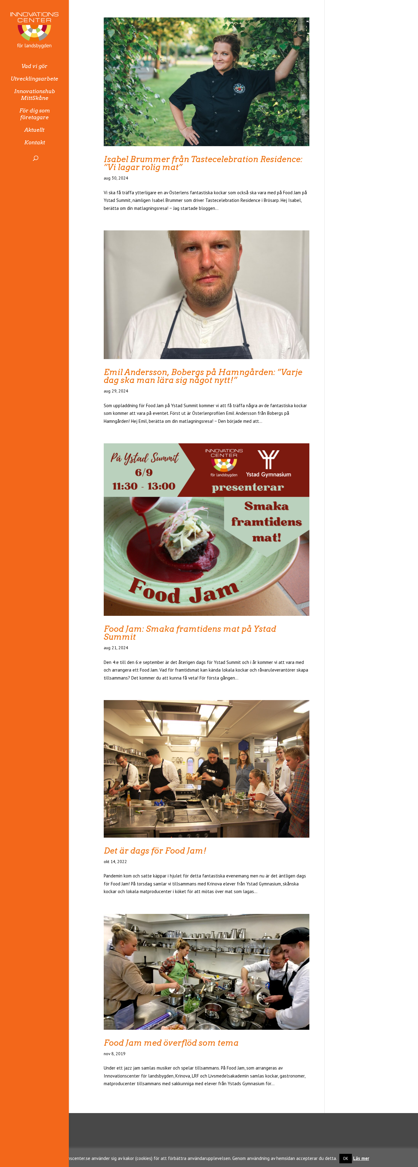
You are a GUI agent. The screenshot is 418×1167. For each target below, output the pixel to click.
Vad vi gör (34, 66)
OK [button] (345, 1158)
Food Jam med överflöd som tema (171, 1043)
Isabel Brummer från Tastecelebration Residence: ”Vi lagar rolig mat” (203, 163)
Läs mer (361, 1158)
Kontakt (34, 142)
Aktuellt (34, 130)
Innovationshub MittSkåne (34, 94)
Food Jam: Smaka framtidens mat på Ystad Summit (190, 633)
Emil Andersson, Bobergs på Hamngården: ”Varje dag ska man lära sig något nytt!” (203, 376)
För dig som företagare (34, 114)
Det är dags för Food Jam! (155, 850)
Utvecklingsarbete (34, 79)
